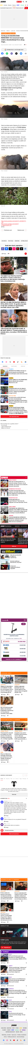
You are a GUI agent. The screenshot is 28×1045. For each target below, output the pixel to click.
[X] (10, 248)
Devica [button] (17, 778)
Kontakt (9, 1034)
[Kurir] (3, 2)
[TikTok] (21, 248)
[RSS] (22, 362)
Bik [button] (4, 778)
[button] (25, 45)
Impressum (14, 1034)
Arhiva (5, 1036)
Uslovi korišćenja (20, 1036)
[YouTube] (17, 248)
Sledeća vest (21, 230)
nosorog (4, 240)
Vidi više (14, 794)
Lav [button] (14, 778)
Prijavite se (7, 947)
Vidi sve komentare (14, 833)
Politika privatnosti (12, 1036)
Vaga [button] (20, 778)
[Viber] (2, 248)
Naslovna (3, 30)
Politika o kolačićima (21, 1034)
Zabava (8, 30)
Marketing (4, 1034)
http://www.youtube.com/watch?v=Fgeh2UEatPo (10, 224)
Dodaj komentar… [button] (9, 830)
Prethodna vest (8, 230)
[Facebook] (6, 248)
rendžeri (17, 240)
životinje (10, 240)
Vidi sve (14, 546)
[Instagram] (14, 248)
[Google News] (25, 248)
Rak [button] (11, 778)
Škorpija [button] (24, 778)
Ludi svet (13, 30)
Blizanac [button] (8, 778)
